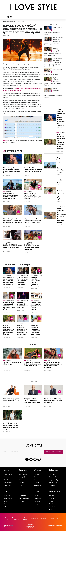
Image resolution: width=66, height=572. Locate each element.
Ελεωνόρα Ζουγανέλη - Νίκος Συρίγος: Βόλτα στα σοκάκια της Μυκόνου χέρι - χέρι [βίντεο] (53, 52)
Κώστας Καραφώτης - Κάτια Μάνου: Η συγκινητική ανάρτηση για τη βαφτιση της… (22, 330)
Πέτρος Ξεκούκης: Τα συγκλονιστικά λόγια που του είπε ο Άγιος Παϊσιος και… (23, 281)
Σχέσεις (36, 482)
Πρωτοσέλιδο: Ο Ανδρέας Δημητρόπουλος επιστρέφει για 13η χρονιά (53, 400)
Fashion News (8, 485)
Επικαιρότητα (55, 491)
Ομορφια (33, 345)
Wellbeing (37, 474)
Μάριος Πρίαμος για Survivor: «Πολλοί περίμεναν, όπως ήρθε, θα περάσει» (32, 196)
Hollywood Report (54, 480)
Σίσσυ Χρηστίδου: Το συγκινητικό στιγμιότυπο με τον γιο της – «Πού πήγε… (9, 306)
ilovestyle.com (59, 525)
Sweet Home (8, 498)
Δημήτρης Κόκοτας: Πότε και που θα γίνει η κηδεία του (22, 305)
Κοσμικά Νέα (53, 482)
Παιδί (5, 501)
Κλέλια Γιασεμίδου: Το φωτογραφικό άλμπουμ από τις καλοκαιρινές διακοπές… (12, 220)
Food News (22, 495)
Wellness (37, 470)
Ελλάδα (51, 498)
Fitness (36, 480)
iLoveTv (33, 381)
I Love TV (8, 397)
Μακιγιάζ (22, 477)
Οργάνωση (37, 498)
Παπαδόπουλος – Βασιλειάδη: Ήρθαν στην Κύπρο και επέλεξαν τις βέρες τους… (31, 246)
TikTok (59, 518)
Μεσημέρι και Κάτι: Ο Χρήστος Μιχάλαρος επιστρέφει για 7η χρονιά (32, 400)
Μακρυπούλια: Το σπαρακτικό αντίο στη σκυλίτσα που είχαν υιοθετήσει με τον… (10, 196)
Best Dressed (8, 482)
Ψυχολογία (37, 485)
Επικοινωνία (34, 518)
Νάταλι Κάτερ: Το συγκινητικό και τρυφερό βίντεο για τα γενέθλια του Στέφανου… (11, 170)
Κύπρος (51, 495)
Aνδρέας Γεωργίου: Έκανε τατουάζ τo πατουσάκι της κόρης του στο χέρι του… (32, 220)
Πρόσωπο (8, 360)
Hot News (21, 21)
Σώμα (48, 360)
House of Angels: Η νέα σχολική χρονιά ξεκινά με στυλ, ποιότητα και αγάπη (36, 306)
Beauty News (23, 474)
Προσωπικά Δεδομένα (15, 518)
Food (21, 491)
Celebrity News (24, 275)
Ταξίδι (6, 507)
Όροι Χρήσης (25, 518)
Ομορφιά (22, 470)
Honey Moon (38, 504)
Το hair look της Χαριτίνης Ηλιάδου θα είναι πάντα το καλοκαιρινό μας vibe (32, 364)
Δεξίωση (37, 501)
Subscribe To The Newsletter (53, 451)
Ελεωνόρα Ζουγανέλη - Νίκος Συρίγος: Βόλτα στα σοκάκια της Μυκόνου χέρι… (35, 282)
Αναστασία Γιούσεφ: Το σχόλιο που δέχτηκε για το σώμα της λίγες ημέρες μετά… (35, 330)
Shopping (36, 300)
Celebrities (12, 21)
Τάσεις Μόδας (8, 474)
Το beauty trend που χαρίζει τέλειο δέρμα (12, 363)
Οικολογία (52, 507)
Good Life (7, 495)
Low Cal (21, 501)
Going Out (7, 504)
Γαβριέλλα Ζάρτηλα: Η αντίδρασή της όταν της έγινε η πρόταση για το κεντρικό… (10, 426)
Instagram (51, 518)
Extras (51, 509)
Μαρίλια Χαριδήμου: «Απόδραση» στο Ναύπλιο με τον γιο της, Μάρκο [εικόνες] (33, 169)
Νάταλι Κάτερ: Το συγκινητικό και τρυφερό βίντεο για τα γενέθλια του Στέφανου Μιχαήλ (53, 31)
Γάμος (36, 491)
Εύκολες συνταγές (24, 498)
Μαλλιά (29, 360)
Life (5, 491)
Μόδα (6, 470)
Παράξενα (52, 504)
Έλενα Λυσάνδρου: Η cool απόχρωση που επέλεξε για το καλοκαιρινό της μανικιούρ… (53, 365)
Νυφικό (36, 495)
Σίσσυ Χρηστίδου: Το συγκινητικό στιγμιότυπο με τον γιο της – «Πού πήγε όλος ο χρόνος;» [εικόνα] (53, 62)
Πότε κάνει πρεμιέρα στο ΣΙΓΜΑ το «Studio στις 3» (11, 399)
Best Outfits (7, 480)
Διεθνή (51, 501)
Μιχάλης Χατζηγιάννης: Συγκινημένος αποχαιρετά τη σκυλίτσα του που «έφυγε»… (12, 245)
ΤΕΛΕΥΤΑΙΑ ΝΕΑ (53, 24)
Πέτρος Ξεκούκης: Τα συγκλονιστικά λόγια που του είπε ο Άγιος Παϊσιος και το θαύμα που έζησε (53, 41)
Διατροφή (37, 477)
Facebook (43, 518)
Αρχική (5, 21)
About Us (6, 518)
